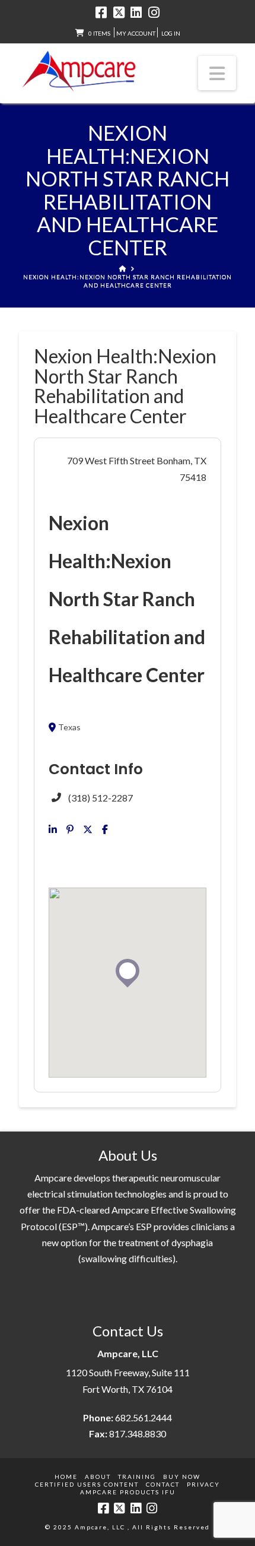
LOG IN (170, 33)
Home (66, 1476)
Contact (163, 1484)
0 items (99, 33)
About (98, 1476)
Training (137, 1476)
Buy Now (181, 1476)
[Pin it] (70, 829)
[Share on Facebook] (105, 829)
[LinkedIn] (136, 12)
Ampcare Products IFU (128, 1492)
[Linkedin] (53, 829)
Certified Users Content (87, 1484)
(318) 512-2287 (100, 797)
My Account (135, 33)
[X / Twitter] (119, 12)
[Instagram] (154, 12)
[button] (217, 73)
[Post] (88, 829)
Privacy (203, 1484)
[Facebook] (101, 12)
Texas (69, 727)
